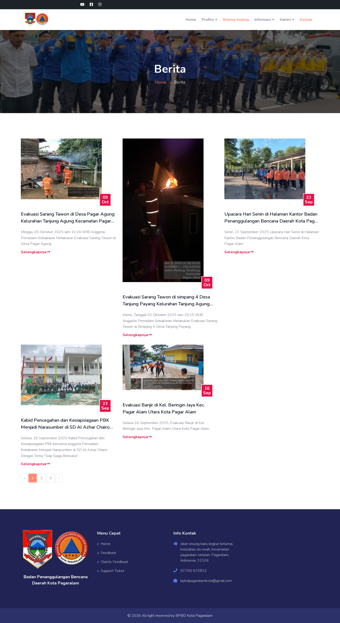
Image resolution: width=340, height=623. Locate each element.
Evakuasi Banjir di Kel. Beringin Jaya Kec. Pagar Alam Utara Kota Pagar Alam (164, 408)
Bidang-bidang (236, 19)
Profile (208, 19)
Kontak (306, 19)
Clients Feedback (114, 561)
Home (190, 19)
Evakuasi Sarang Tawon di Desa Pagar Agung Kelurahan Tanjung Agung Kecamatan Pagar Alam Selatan (67, 218)
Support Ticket (112, 570)
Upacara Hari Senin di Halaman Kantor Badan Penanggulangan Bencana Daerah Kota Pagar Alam (271, 218)
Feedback (108, 552)
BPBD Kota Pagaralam (194, 615)
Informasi (262, 19)
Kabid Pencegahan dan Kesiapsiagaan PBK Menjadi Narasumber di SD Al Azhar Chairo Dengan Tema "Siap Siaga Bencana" (65, 424)
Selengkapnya (33, 252)
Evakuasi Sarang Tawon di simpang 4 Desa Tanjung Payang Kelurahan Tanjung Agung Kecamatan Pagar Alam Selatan (166, 300)
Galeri (285, 19)
